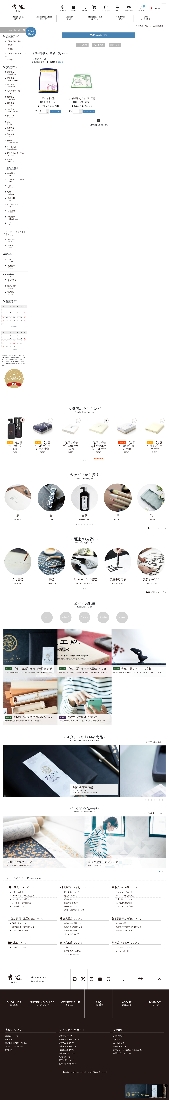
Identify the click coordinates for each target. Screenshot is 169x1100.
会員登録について (66, 1050)
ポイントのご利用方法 (21, 903)
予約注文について (19, 906)
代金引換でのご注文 (124, 899)
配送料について (70, 896)
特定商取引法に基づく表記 (16, 1043)
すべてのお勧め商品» (154, 742)
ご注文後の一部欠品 (72, 951)
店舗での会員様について (74, 923)
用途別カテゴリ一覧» (157, 592)
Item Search (18, 18)
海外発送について (71, 906)
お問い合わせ (118, 1050)
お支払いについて (66, 1043)
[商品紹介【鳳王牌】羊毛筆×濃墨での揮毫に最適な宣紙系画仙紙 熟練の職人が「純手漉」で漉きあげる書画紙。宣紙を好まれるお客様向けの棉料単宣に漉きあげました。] (84, 653)
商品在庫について (66, 1060)
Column (69, 18)
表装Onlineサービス (15, 154)
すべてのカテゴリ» (157, 528)
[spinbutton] (42, 111)
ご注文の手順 (17, 892)
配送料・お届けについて (69, 1039)
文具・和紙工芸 (13, 91)
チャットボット (119, 1046)
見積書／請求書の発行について (129, 927)
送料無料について (71, 899)
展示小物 (148, 26)
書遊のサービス (11, 1036)
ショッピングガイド (72, 1029)
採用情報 (9, 1050)
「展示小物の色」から (16, 41)
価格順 (60, 62)
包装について (64, 1057)
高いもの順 (98, 45)
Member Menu (95, 18)
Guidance (120, 18)
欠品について (69, 947)
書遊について (13, 1029)
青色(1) (10, 48)
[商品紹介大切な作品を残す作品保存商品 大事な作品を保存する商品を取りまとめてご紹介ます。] (30, 701)
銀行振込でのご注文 (124, 903)
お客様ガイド (118, 1036)
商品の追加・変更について (23, 927)
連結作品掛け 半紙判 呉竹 (81, 98)
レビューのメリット (124, 947)
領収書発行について (67, 1053)
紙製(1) (10, 59)
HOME (140, 26)
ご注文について (65, 1036)
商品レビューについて (68, 1064)
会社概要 (9, 1039)
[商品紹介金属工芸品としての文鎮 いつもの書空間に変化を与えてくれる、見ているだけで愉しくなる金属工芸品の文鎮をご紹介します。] (139, 653)
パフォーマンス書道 (15, 180)
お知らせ (117, 1039)
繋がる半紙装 (48, 98)
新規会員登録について (73, 927)
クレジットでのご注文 (125, 892)
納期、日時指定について (74, 910)
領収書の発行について (125, 923)
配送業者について (71, 892)
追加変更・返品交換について (71, 1046)
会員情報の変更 (70, 930)
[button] (47, 110)
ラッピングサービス (20, 947)
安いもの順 (82, 45)
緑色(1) (10, 44)
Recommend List (44, 18)
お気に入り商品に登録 (49, 106)
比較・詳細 (115, 45)
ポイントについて (71, 934)
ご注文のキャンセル (20, 930)
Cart (145, 18)
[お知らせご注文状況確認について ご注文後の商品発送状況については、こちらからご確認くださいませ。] (84, 701)
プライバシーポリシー (14, 1046)
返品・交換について (20, 923)
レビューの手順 (122, 951)
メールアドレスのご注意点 (23, 896)
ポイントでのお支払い (125, 906)
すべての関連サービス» (153, 813)
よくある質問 (118, 1043)
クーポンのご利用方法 (21, 899)
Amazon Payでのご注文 (125, 896)
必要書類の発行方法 (124, 930)
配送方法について (71, 903)
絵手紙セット (12, 205)
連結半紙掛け (158, 26)
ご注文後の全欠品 (71, 955)
